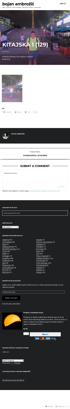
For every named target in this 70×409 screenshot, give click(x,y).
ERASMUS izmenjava (9, 249)
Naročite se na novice (11, 281)
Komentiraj (6, 59)
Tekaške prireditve (42, 258)
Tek (37, 254)
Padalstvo (39, 244)
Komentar (61, 186)
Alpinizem (5, 240)
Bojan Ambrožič (18, 3)
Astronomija (6, 242)
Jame (4, 263)
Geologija (5, 256)
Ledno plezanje (7, 268)
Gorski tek (5, 261)
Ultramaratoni (41, 265)
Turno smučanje (41, 263)
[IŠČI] (35, 213)
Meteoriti (5, 272)
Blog (3, 244)
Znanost (39, 272)
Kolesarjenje (6, 265)
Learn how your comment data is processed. (44, 191)
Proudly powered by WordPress (13, 380)
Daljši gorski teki (8, 247)
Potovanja (39, 249)
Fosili (4, 254)
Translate (17, 363)
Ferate (4, 251)
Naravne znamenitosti (44, 242)
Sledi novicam (11, 298)
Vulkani (38, 270)
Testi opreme (40, 261)
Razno (38, 251)
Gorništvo (5, 258)
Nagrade (39, 240)
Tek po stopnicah (42, 256)
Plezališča (39, 247)
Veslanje (39, 268)
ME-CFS (5, 270)
